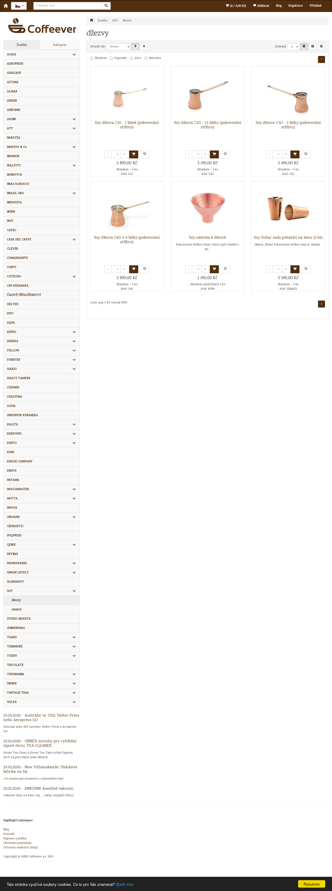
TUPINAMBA (15, 674)
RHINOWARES (17, 563)
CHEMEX (13, 387)
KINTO (11, 443)
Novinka (155, 58)
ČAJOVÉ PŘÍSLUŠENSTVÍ (24, 295)
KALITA (12, 424)
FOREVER (13, 360)
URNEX (12, 683)
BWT (10, 221)
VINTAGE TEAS (18, 693)
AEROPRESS (15, 64)
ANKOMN (13, 110)
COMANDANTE (17, 258)
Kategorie (59, 45)
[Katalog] (304, 46)
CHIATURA (14, 397)
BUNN (11, 212)
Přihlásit (316, 6)
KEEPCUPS (14, 434)
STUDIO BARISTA (19, 619)
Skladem (101, 58)
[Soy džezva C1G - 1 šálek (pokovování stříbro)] (127, 93)
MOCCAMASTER (18, 489)
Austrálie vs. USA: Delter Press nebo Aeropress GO (41, 718)
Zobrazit (280, 46)
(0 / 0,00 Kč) (237, 6)
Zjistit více (124, 884)
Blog (279, 6)
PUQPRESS (14, 535)
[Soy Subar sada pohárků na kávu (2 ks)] (288, 208)
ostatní (16, 609)
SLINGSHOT (15, 582)
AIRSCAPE (14, 73)
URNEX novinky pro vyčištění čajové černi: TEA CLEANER (39, 743)
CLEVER (12, 249)
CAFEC (11, 230)
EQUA (11, 323)
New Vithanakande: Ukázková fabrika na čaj (40, 769)
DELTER (12, 304)
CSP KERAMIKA (17, 286)
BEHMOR (13, 156)
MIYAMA (13, 480)
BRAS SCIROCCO (18, 184)
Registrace (295, 6)
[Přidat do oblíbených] (144, 154)
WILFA (12, 702)
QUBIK (11, 545)
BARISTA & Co (17, 147)
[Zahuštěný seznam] (321, 46)
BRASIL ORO (15, 193)
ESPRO (11, 332)
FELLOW (13, 350)
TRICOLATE (15, 665)
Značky (22, 45)
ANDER (12, 101)
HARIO (11, 369)
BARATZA (13, 138)
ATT (10, 128)
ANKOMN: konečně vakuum (48, 789)
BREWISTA (14, 202)
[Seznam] (312, 46)
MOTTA (12, 498)
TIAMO (12, 637)
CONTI (11, 267)
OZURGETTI (15, 526)
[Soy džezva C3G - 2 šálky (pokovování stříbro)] (288, 93)
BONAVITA (14, 175)
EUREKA (12, 341)
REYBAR (12, 554)
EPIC (10, 313)
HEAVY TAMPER (18, 378)
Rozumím (312, 884)
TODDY (12, 656)
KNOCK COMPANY (20, 461)
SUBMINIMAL (16, 628)
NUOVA (12, 508)
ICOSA (11, 406)
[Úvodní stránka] (91, 21)
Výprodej (120, 58)
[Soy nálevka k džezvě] (207, 208)
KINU (10, 452)
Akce (137, 58)
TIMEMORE (15, 646)
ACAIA (11, 54)
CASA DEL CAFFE (19, 239)
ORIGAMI (13, 517)
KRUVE (11, 471)
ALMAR (12, 91)
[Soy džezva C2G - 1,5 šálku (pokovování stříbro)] (207, 93)
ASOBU (11, 119)
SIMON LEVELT (18, 572)
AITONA (13, 82)
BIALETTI (14, 165)
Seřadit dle (97, 46)
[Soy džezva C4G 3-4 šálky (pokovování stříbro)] (127, 208)
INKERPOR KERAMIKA (22, 415)
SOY (10, 591)
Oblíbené (262, 6)
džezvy (16, 600)
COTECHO (14, 276)
